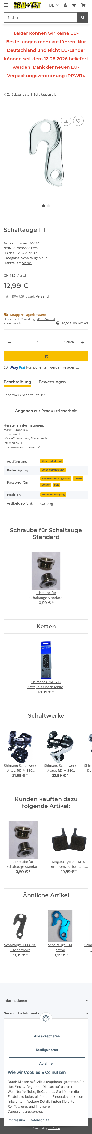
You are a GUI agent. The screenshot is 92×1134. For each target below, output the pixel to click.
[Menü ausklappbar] (6, 3)
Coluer (46, 484)
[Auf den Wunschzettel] (78, 121)
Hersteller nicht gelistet (56, 478)
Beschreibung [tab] (17, 382)
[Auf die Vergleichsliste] (66, 121)
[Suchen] (82, 17)
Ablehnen (47, 1063)
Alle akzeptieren (47, 1036)
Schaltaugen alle (34, 258)
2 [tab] (48, 205)
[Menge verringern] (9, 342)
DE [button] (51, 5)
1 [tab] (43, 205)
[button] (65, 5)
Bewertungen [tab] (52, 382)
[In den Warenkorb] (7, 109)
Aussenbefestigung (53, 494)
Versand (42, 296)
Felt (56, 484)
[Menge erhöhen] (83, 342)
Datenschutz (39, 1120)
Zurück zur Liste (18, 94)
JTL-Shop (54, 1128)
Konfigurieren (47, 1050)
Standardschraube (53, 469)
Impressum (16, 1120)
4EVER (78, 478)
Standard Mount (52, 461)
